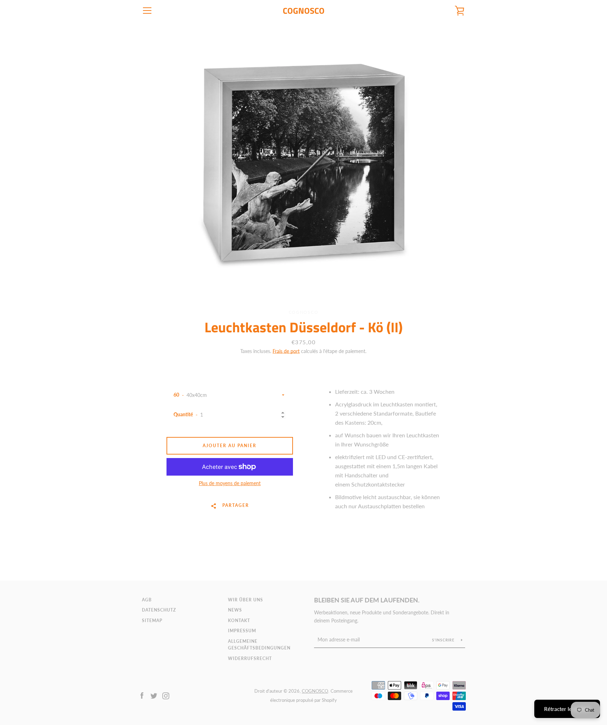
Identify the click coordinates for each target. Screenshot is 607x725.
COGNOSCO (304, 11)
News (235, 610)
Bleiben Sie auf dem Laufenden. (366, 600)
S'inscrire (444, 640)
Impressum (242, 630)
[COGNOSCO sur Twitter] (153, 695)
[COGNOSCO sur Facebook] (141, 695)
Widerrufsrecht (250, 658)
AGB (147, 599)
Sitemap (152, 620)
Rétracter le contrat (567, 709)
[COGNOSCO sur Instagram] (165, 695)
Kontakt (239, 620)
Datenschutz (159, 610)
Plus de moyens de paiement (230, 483)
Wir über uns (245, 599)
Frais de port (286, 351)
